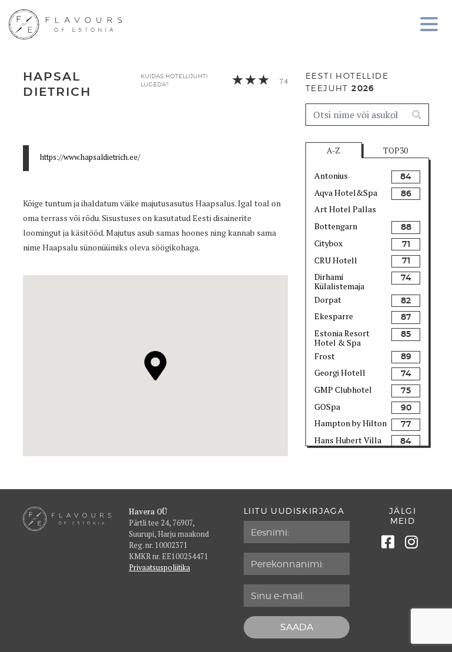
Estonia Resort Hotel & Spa (342, 337)
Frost (324, 356)
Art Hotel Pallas (345, 209)
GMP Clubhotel (343, 389)
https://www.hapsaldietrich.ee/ (90, 157)
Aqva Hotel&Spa (345, 192)
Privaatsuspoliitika (159, 568)
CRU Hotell (335, 260)
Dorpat (327, 299)
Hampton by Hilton (350, 423)
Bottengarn (335, 226)
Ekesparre (333, 316)
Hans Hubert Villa (347, 440)
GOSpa (327, 406)
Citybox (328, 243)
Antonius (331, 175)
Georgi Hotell (339, 372)
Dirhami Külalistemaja (339, 280)
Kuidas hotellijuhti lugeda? (174, 80)
